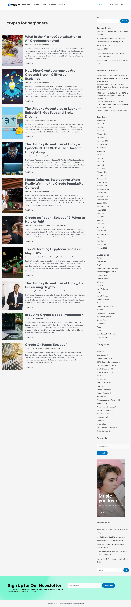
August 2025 (101, 151)
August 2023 (101, 210)
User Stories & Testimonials (35, 120)
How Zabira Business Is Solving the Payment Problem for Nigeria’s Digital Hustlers (112, 78)
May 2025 (100, 162)
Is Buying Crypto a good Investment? (54, 315)
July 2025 (100, 155)
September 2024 (103, 189)
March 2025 (101, 168)
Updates (36, 5)
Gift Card (100, 282)
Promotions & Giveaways (106, 313)
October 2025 (102, 144)
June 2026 (101, 127)
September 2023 (103, 206)
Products (26, 5)
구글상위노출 (101, 84)
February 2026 (102, 134)
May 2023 (100, 220)
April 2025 (100, 165)
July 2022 (100, 238)
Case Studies (29, 291)
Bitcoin (99, 258)
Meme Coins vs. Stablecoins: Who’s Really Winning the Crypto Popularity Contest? (54, 184)
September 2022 (103, 234)
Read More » (29, 63)
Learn (44, 5)
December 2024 (102, 179)
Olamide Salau (102, 76)
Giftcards (100, 286)
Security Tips (101, 320)
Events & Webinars (103, 275)
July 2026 (100, 124)
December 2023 (102, 196)
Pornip (99, 110)
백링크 (99, 93)
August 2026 (101, 120)
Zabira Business (102, 337)
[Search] (126, 570)
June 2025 (100, 158)
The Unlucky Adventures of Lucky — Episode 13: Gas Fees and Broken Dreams (53, 112)
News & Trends (43, 257)
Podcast (62, 5)
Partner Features (103, 299)
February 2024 (102, 193)
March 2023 (101, 227)
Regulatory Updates (104, 317)
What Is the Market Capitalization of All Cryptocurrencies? (53, 39)
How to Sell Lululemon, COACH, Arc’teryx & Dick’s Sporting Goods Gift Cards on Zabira (112, 87)
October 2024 (102, 186)
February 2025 (102, 172)
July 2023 (100, 213)
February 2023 (102, 231)
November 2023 (102, 200)
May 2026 (100, 131)
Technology (101, 324)
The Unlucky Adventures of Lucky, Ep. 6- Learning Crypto (54, 285)
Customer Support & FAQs (106, 272)
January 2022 (102, 248)
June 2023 (100, 217)
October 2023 (102, 203)
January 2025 (102, 175)
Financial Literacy (31, 44)
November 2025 (102, 141)
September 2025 (103, 148)
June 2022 (100, 241)
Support (52, 5)
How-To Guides (44, 225)
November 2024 (103, 182)
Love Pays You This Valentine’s (115, 110)
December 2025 (102, 137)
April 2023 (100, 224)
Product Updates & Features (107, 306)
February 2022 (102, 244)
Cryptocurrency (31, 257)
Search (99, 17)
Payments (100, 303)
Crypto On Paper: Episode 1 (46, 345)
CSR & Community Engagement (108, 268)
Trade (99, 327)
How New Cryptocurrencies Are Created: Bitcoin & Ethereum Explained (50, 74)
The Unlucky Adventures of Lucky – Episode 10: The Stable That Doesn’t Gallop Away (53, 148)
